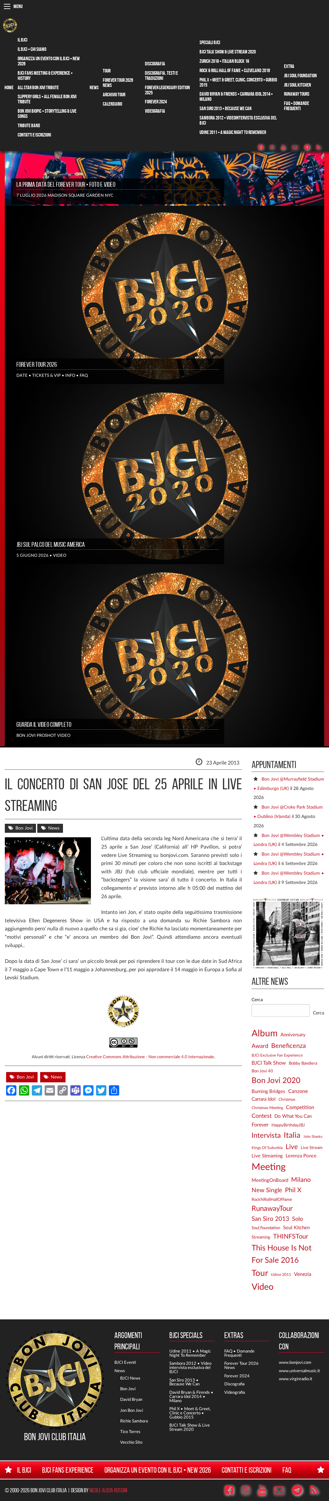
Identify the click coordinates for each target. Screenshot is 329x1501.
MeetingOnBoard (270, 1180)
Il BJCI (22, 40)
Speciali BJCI (210, 42)
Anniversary (293, 1034)
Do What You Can (293, 1116)
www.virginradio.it (295, 1379)
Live (292, 1147)
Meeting (269, 1167)
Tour (107, 70)
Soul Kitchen (296, 1227)
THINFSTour (290, 1236)
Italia (292, 1135)
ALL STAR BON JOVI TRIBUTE (38, 87)
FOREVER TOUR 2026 (36, 364)
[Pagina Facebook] (263, 147)
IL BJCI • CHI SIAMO (32, 49)
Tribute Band (29, 125)
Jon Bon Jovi (131, 1410)
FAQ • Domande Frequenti (296, 105)
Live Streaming (267, 1156)
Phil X (293, 1190)
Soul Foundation (266, 1228)
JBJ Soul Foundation (300, 75)
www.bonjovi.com (295, 1362)
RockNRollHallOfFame (272, 1199)
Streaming (261, 1237)
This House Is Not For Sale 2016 (282, 1254)
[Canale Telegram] (310, 147)
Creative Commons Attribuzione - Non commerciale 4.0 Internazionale (150, 1057)
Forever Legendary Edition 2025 (167, 90)
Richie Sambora (134, 1421)
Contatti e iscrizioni (34, 135)
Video (262, 1287)
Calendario (112, 104)
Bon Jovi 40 (262, 1071)
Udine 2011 (281, 1275)
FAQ (286, 1470)
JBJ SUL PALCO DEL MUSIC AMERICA (50, 544)
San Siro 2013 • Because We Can (226, 108)
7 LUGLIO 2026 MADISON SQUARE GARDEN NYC (64, 195)
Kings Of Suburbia (267, 1148)
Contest (261, 1116)
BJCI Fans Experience (67, 1470)
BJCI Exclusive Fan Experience (277, 1055)
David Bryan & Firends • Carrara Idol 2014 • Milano (191, 1397)
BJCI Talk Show (269, 1063)
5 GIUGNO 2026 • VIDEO (41, 555)
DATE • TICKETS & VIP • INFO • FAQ (52, 375)
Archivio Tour (114, 94)
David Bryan (131, 1399)
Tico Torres (130, 1432)
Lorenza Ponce (301, 1156)
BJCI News (130, 1378)
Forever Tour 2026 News (118, 82)
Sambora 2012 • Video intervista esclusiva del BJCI (190, 1368)
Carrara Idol (264, 1099)
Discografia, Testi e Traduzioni (161, 75)
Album (265, 1033)
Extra (289, 66)
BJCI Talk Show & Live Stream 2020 (228, 51)
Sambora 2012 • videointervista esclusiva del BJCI (238, 120)
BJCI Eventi (125, 1362)
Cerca (257, 1000)
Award (260, 1046)
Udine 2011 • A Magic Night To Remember (233, 132)
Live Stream (312, 1148)
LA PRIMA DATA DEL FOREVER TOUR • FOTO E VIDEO (65, 184)
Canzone (298, 1091)
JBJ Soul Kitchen (297, 85)
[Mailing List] (297, 147)
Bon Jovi (23, 828)
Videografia (155, 111)
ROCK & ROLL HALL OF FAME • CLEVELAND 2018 (235, 70)
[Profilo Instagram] (275, 147)
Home (8, 87)
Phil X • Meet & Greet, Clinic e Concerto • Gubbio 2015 (190, 1413)
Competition (300, 1107)
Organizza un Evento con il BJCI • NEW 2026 (49, 61)
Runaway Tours (296, 94)
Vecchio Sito (131, 1442)
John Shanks (313, 1136)
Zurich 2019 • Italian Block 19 (224, 61)
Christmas (287, 1099)
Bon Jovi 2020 (276, 1081)
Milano (301, 1180)
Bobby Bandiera (303, 1063)
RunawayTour (272, 1208)
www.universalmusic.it (299, 1371)
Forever (260, 1124)
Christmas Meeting (267, 1108)
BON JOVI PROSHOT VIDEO (43, 735)
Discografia (155, 63)
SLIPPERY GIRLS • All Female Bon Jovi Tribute (47, 99)
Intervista (266, 1135)
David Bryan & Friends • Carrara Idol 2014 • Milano (236, 96)
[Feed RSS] (321, 147)
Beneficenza (288, 1046)
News (94, 87)
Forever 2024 (156, 101)
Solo (297, 1219)
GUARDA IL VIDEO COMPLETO (43, 724)
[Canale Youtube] (286, 147)
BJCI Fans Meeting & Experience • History (45, 75)
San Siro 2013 (270, 1219)
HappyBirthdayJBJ (288, 1125)
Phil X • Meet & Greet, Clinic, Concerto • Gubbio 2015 (238, 82)
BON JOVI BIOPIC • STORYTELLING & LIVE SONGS (47, 113)
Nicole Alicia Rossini (108, 1490)
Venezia (302, 1274)
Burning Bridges (268, 1091)
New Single (267, 1190)
